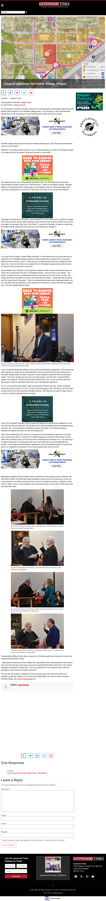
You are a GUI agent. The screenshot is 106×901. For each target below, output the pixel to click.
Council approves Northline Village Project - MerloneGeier (27, 763)
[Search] (26, 12)
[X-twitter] (81, 866)
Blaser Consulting (58, 883)
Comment (5, 779)
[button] (3, 93)
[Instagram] (87, 866)
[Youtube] (92, 866)
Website (4, 822)
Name (4, 805)
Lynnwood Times (19, 105)
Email (4, 814)
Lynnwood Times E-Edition (53, 866)
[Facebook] (75, 866)
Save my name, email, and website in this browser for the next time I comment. (34, 830)
